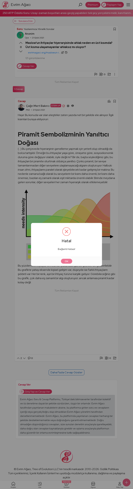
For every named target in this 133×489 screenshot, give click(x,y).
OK (66, 261)
